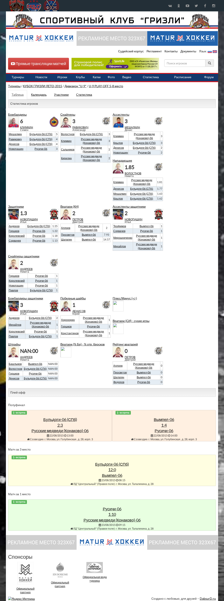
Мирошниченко (122, 237)
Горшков (14, 231)
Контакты (171, 51)
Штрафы (14, 344)
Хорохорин (68, 319)
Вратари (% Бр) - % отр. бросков (82, 344)
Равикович (15, 139)
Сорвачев (15, 240)
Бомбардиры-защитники (25, 298)
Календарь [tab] (39, 94)
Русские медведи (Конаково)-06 (60, 430)
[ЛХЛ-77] (115, 63)
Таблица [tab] (18, 94)
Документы (188, 51)
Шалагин (66, 239)
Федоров (118, 382)
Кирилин (66, 158)
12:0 (112, 469)
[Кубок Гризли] (112, 21)
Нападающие (122, 160)
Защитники (16, 206)
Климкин (26, 127)
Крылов (118, 142)
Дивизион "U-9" (75, 86)
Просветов (67, 234)
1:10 (112, 514)
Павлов (13, 290)
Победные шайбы (73, 298)
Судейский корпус (131, 51)
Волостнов (67, 134)
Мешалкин (15, 134)
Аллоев (65, 227)
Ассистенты (121, 114)
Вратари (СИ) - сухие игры (131, 321)
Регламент (154, 51)
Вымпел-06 (164, 419)
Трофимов (119, 226)
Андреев (14, 226)
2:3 (60, 425)
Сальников (67, 149)
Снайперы (67, 114)
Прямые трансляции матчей (40, 63)
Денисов (14, 144)
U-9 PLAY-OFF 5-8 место (106, 86)
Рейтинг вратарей (125, 344)
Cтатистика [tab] (84, 94)
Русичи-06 (164, 430)
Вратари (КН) (69, 206)
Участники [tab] (61, 94)
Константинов (70, 333)
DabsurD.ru (208, 598)
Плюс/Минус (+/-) (125, 298)
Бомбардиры (17, 114)
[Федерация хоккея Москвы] (51, 5)
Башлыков (15, 363)
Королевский (17, 235)
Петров (77, 219)
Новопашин (16, 148)
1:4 (164, 425)
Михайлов (119, 246)
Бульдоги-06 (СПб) (60, 419)
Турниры (14, 86)
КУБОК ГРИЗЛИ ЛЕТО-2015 (42, 86)
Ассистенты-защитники (129, 206)
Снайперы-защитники (23, 256)
